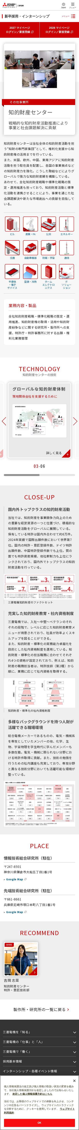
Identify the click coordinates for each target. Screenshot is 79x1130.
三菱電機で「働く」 (17, 1051)
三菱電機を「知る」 (17, 1032)
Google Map (14, 879)
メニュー (72, 7)
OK (39, 1122)
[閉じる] (74, 1081)
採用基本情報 (12, 1061)
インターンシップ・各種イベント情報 (30, 1071)
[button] (3, 421)
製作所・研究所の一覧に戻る (39, 1009)
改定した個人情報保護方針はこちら (32, 1093)
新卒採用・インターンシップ (27, 16)
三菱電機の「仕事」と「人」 (23, 1041)
